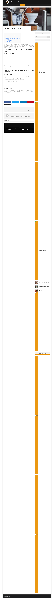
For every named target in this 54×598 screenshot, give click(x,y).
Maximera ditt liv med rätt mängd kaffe (14, 6)
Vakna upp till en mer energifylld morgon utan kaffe (44, 290)
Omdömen (17, 4)
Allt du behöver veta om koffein (43, 250)
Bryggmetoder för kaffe (11, 30)
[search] (48, 37)
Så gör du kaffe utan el (42, 444)
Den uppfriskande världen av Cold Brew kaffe (11, 110)
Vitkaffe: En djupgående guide (43, 321)
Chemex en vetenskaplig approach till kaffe (44, 131)
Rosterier (34, 4)
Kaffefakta (22, 4)
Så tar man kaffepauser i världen (28, 110)
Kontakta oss (39, 4)
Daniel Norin (6, 30)
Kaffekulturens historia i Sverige (43, 563)
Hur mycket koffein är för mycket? (43, 385)
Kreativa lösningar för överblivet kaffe (44, 286)
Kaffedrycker (28, 4)
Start (13, 4)
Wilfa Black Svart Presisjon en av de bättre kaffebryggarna (43, 72)
